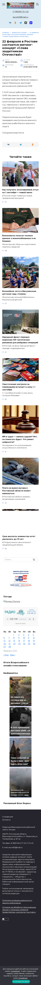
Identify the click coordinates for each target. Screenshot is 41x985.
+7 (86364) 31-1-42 (21, 12)
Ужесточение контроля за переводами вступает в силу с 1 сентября (18, 387)
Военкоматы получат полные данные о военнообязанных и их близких (19, 238)
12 (34, 638)
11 (28, 638)
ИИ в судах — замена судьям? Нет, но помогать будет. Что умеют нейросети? (19, 439)
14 (9, 641)
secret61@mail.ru (20, 17)
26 (34, 644)
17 (24, 641)
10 (24, 638)
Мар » (12, 655)
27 (5, 647)
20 (5, 644)
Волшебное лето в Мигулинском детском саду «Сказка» (19, 292)
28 (10, 647)
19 (34, 641)
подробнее (15, 971)
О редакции (7, 817)
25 (29, 644)
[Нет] (38, 975)
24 (24, 644)
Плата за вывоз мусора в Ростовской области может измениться (16, 490)
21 (9, 644)
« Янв (6, 655)
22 (14, 644)
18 (29, 641)
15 (14, 641)
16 (19, 641)
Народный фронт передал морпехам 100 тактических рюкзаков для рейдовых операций (20, 340)
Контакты (6, 820)
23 (19, 644)
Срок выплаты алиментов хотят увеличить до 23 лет (18, 537)
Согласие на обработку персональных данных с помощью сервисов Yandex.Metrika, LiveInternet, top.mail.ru (19, 909)
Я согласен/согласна (21, 981)
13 (4, 641)
